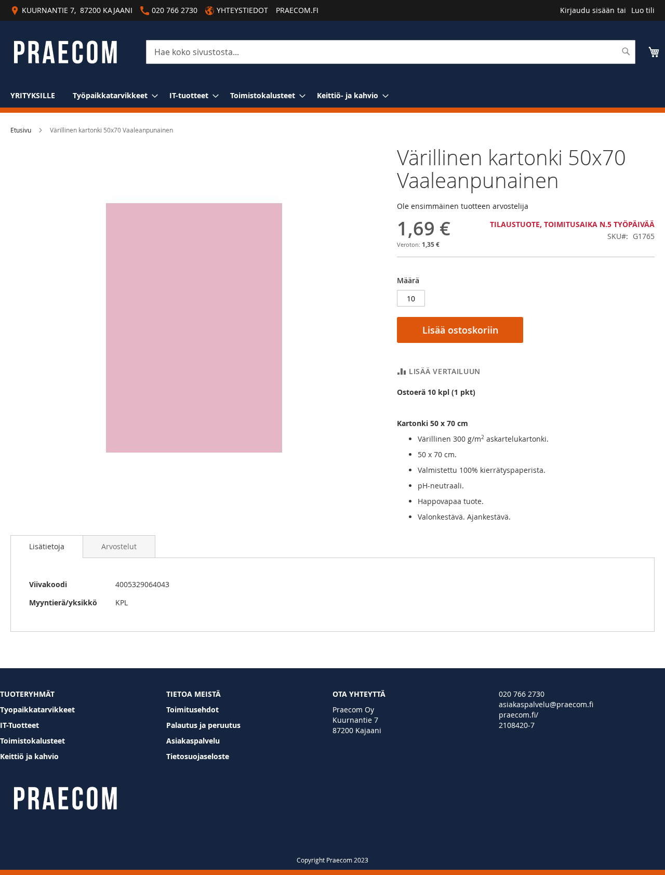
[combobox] (390, 52)
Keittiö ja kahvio (29, 756)
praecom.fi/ (518, 715)
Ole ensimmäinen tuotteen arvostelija (462, 206)
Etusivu (20, 130)
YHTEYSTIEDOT (242, 10)
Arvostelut (119, 546)
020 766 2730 (521, 694)
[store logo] (65, 52)
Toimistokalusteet (32, 741)
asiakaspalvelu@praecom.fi (546, 704)
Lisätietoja (46, 546)
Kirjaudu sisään (587, 10)
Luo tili (643, 10)
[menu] (332, 95)
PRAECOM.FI (297, 10)
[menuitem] (32, 95)
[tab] (46, 546)
